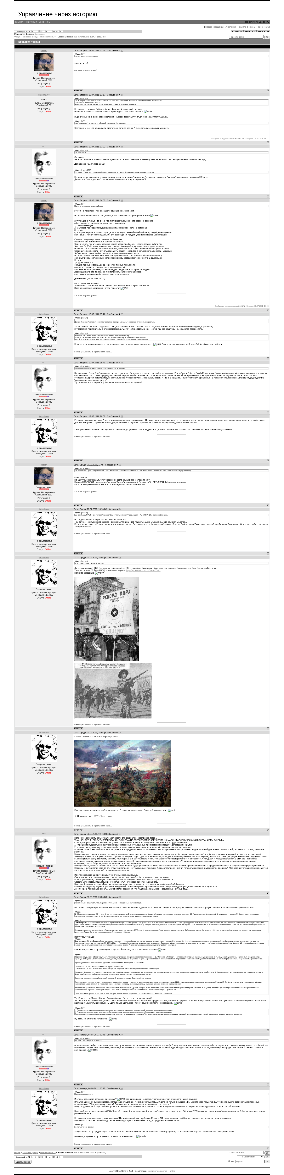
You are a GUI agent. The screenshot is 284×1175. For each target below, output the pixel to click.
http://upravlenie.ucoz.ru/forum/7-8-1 (143, 570)
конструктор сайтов (157, 1171)
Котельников (40, 34)
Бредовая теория (65, 37)
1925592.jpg (98, 816)
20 (122, 314)
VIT (44, 147)
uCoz (172, 1171)
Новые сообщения (214, 27)
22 (122, 416)
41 (57, 31)
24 (120, 509)
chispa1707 (44, 95)
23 (120, 465)
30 (121, 1088)
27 (120, 834)
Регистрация (31, 22)
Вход (41, 22)
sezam (44, 50)
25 (120, 557)
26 (120, 732)
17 (122, 95)
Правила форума (246, 27)
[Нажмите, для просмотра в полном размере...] (122, 806)
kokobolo (44, 314)
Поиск (260, 27)
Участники (230, 27)
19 (122, 200)
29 (121, 1035)
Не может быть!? (48, 37)
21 (122, 362)
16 (122, 50)
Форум (17, 37)
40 (54, 31)
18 (122, 147)
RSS (48, 22)
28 (120, 897)
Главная (19, 22)
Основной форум (30, 37)
